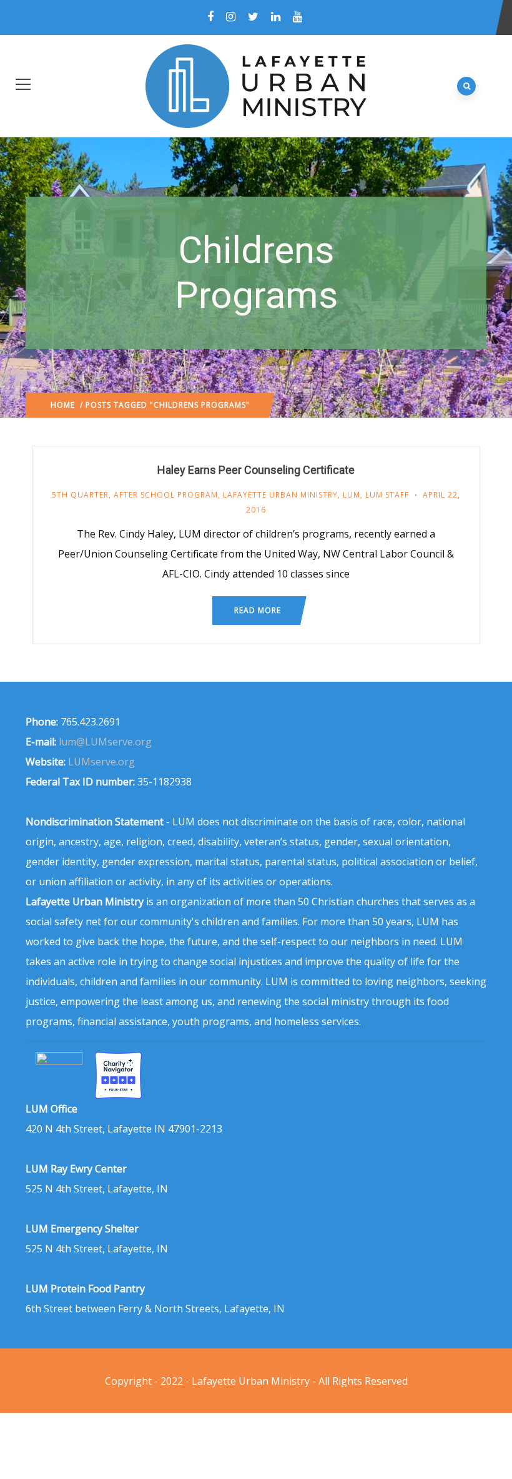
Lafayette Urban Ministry (280, 494)
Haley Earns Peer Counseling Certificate (256, 469)
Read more (257, 610)
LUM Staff (387, 494)
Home (63, 405)
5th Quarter (80, 494)
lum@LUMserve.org (105, 742)
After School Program (166, 494)
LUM (351, 494)
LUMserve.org (101, 762)
